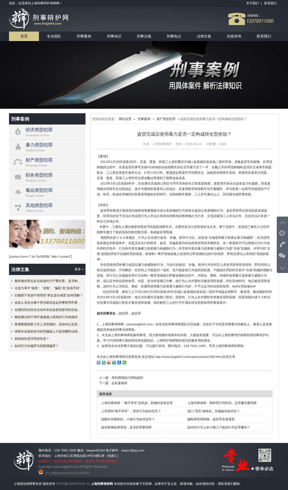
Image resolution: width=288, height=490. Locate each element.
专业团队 (54, 36)
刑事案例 (84, 36)
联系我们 (264, 36)
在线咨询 (234, 36)
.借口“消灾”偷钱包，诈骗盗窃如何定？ (213, 411)
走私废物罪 (119, 383)
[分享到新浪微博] (109, 362)
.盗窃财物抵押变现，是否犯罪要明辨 (126, 427)
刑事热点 (174, 36)
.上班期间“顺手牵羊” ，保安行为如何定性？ (130, 411)
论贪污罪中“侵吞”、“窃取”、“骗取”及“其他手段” (47, 288)
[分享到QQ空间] (104, 362)
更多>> (79, 269)
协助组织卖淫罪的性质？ (32, 338)
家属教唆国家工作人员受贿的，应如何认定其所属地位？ (49, 324)
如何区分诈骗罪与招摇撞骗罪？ (37, 346)
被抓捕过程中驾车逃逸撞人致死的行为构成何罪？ (49, 317)
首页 (24, 36)
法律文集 (204, 36)
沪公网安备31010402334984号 (67, 473)
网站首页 (125, 119)
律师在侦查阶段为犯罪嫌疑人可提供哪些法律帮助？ (49, 331)
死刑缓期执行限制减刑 (127, 377)
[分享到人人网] (119, 362)
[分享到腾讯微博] (114, 362)
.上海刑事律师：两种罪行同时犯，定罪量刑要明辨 (222, 403)
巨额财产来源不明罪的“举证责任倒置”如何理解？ (49, 295)
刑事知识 (114, 36)
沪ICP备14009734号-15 (73, 483)
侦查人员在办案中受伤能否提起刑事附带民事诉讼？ (49, 302)
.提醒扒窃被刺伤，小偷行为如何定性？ (127, 419)
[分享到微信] (124, 362)
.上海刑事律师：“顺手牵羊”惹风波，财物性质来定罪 (136, 403)
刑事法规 (144, 36)
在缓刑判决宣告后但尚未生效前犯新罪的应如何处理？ (49, 310)
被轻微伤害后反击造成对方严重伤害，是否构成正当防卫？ (49, 281)
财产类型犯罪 (166, 119)
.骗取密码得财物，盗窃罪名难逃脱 (211, 419)
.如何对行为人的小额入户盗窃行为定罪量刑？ (218, 427)
